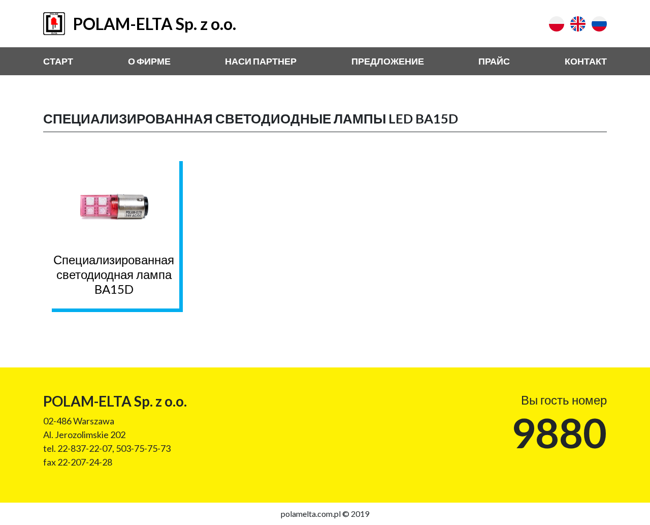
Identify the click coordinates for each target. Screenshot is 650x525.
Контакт (586, 61)
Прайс (494, 61)
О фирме (149, 61)
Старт (58, 61)
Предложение (387, 61)
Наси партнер (261, 61)
